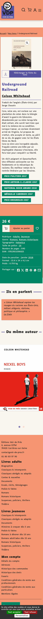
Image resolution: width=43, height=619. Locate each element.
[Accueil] (7, 10)
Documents (6, 481)
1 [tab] (19, 427)
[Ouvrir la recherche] (23, 10)
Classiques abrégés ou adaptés (16, 474)
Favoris (4, 576)
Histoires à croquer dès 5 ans (15, 527)
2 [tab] (23, 427)
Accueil (3, 33)
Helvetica (20, 243)
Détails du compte (10, 561)
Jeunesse (25, 237)
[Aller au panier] (29, 10)
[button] (27, 43)
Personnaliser (22, 616)
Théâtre (5, 504)
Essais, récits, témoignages (14, 485)
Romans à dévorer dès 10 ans (15, 535)
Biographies (7, 466)
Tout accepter (14, 612)
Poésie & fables (9, 489)
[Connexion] (35, 10)
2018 (30, 258)
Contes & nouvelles (10, 478)
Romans (14, 240)
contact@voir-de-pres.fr (12, 452)
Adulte (16, 237)
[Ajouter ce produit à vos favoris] (37, 228)
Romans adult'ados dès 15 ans (16, 538)
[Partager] (18, 270)
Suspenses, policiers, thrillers (15, 500)
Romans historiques (28, 240)
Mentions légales (9, 594)
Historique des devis (11, 573)
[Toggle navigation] (39, 10)
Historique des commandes (14, 569)
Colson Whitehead (16, 96)
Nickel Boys (19, 371)
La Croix (8, 314)
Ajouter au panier (21, 228)
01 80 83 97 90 (9, 457)
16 (20, 246)
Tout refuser (30, 612)
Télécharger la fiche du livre (25, 74)
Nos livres (12, 33)
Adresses (5, 565)
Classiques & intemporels (13, 470)
